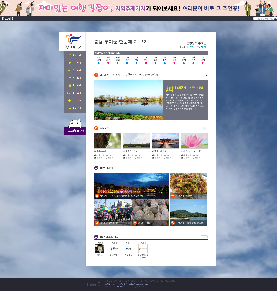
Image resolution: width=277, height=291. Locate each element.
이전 (203, 128)
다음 (206, 128)
